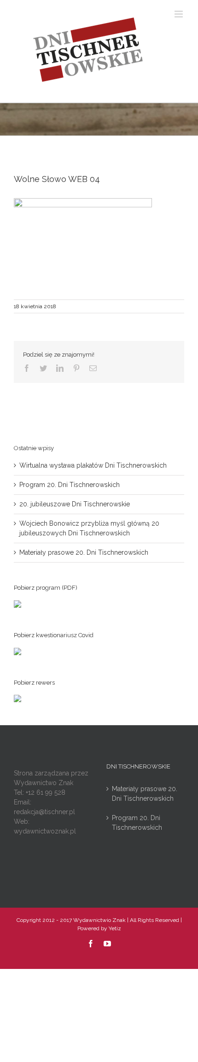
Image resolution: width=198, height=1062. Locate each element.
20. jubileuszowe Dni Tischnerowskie (74, 504)
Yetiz (115, 928)
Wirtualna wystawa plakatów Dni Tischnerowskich (93, 465)
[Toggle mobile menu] (179, 14)
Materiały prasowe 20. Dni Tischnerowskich (83, 552)
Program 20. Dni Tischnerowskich (69, 484)
